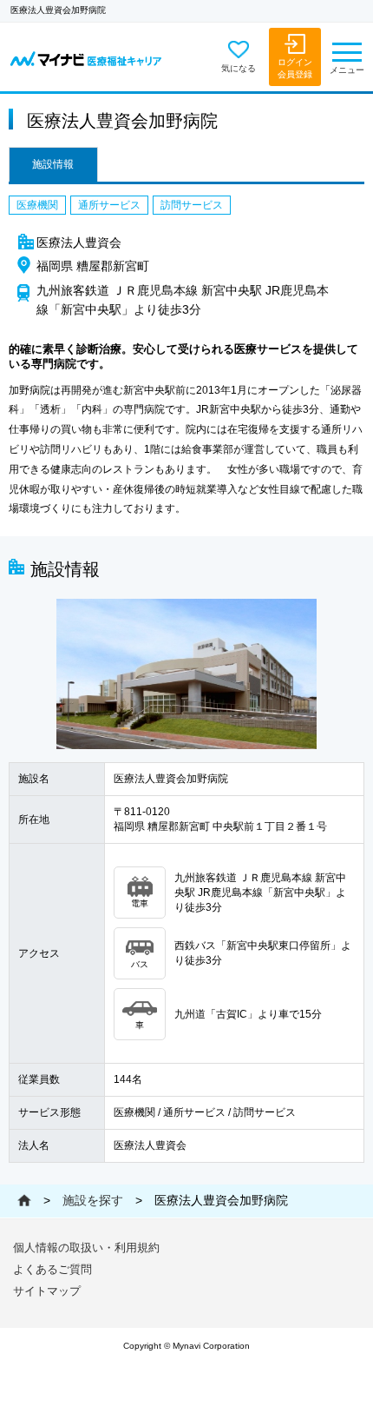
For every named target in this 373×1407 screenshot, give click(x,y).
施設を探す (92, 1200)
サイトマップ (47, 1290)
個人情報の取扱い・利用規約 (86, 1247)
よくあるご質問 (52, 1269)
